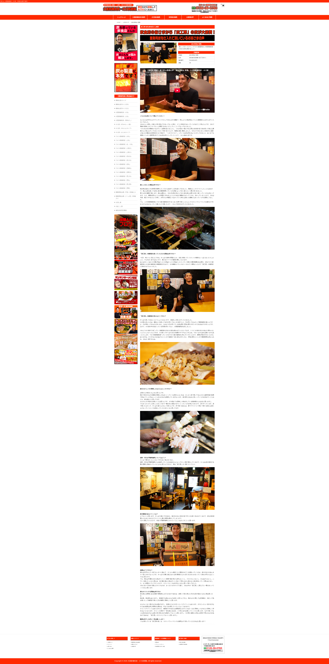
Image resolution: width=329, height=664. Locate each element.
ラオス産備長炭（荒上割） (124, 184)
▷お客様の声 (133, 646)
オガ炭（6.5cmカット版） (124, 124)
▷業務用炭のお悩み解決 (135, 642)
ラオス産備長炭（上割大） (124, 148)
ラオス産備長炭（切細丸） (124, 168)
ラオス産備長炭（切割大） (124, 172)
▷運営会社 (157, 642)
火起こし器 (119, 206)
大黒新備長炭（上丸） (122, 116)
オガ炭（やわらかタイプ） (124, 128)
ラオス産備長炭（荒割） (123, 188)
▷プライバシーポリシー (159, 644)
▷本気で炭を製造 (182, 642)
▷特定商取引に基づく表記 (160, 646)
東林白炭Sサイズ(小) (122, 108)
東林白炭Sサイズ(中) (122, 104)
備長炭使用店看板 (121, 210)
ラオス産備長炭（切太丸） (124, 156)
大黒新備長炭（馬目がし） (124, 120)
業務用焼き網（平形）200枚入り (126, 192)
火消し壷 (118, 202)
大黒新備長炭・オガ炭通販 (137, 661)
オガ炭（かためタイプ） (123, 132)
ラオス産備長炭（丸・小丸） (125, 144)
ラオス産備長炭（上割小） (124, 152)
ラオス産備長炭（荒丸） (123, 180)
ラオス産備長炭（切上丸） (124, 160)
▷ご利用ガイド (110, 642)
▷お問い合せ (109, 646)
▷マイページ (109, 644)
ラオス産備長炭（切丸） (123, 164)
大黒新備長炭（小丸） (122, 112)
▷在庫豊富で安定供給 (183, 644)
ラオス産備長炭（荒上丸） (124, 176)
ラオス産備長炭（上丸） (123, 140)
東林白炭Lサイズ (121, 100)
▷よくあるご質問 (110, 648)
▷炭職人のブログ (134, 644)
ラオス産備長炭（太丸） (123, 136)
